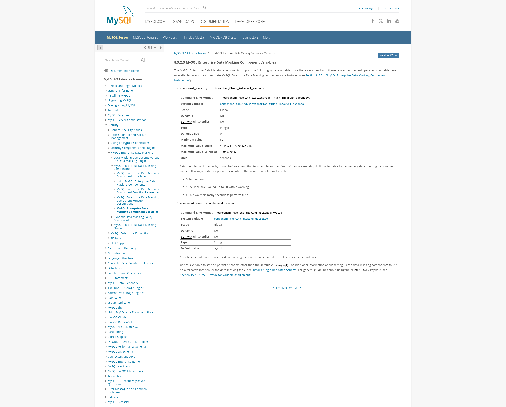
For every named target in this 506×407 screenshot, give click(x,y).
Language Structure (121, 258)
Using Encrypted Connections (130, 143)
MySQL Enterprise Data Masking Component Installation (138, 174)
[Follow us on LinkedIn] (387, 22)
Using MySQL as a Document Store (130, 312)
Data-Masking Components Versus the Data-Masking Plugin (136, 159)
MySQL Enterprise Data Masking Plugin (135, 226)
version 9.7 (386, 55)
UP (290, 287)
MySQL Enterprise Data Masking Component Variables (137, 210)
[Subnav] (105, 91)
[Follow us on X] (379, 22)
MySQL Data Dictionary (123, 283)
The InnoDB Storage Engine (126, 288)
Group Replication (120, 302)
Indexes (113, 397)
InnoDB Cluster (118, 317)
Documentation (214, 21)
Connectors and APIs (121, 356)
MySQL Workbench (120, 366)
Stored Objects (117, 337)
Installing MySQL (119, 95)
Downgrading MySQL (121, 105)
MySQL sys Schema (120, 351)
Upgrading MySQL (120, 100)
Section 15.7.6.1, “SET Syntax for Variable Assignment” (215, 275)
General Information (121, 90)
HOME (284, 287)
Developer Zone (250, 21)
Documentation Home (124, 71)
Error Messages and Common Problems (127, 390)
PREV (277, 287)
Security (113, 125)
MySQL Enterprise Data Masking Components (135, 167)
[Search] (142, 60)
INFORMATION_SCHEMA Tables (128, 342)
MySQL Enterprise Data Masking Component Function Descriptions (138, 201)
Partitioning (115, 332)
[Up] (155, 47)
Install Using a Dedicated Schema (274, 270)
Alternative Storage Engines (126, 293)
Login (383, 8)
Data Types (115, 268)
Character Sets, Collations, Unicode (131, 263)
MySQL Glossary (118, 402)
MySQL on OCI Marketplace (126, 371)
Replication (115, 297)
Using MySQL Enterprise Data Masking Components (136, 183)
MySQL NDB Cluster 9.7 (123, 327)
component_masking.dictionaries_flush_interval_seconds (262, 104)
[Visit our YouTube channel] (395, 22)
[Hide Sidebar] (100, 47)
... (210, 53)
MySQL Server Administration (127, 120)
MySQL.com (155, 21)
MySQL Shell (116, 307)
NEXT (296, 287)
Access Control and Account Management (129, 136)
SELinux (116, 238)
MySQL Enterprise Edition (125, 361)
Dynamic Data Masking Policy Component (133, 218)
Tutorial (113, 110)
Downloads (183, 21)
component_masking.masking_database (241, 218)
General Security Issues (126, 130)
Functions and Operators (124, 273)
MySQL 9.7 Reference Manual (190, 53)
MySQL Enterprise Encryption (130, 233)
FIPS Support (119, 243)
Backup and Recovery (122, 248)
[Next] (160, 47)
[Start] (150, 47)
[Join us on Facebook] (371, 22)
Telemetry (114, 376)
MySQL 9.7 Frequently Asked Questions (126, 382)
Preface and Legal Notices (125, 86)
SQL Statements (118, 278)
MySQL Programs (119, 115)
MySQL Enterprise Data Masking (132, 152)
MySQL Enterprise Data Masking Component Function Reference (138, 190)
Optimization (116, 253)
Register (394, 8)
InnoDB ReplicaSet (120, 322)
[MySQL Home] (121, 16)
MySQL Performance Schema (127, 346)
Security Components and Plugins (133, 148)
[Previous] (145, 47)
